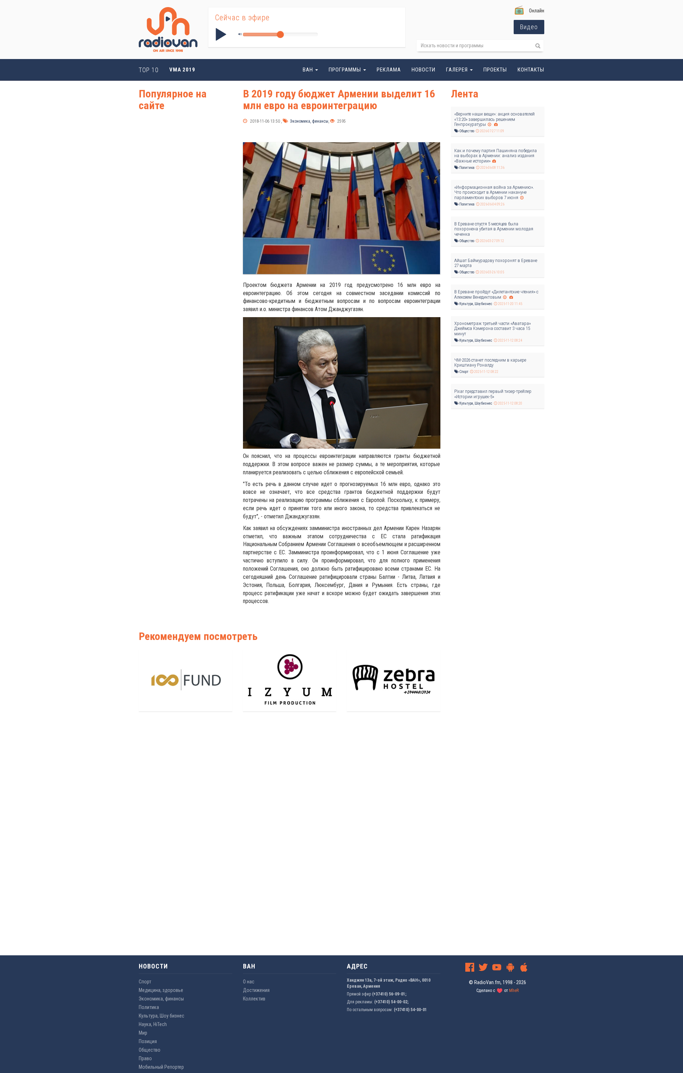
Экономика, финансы (308, 121)
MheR (514, 990)
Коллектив (254, 999)
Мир (143, 1033)
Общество (466, 131)
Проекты (495, 69)
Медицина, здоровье (161, 990)
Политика (466, 168)
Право (145, 1058)
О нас (248, 981)
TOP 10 (149, 70)
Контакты (531, 69)
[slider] (280, 34)
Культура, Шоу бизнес (475, 304)
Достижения (256, 990)
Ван (308, 69)
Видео (529, 27)
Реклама (389, 69)
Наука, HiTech (153, 1024)
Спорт (463, 372)
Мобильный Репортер (161, 1067)
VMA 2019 (182, 69)
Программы (345, 69)
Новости (423, 69)
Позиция (148, 1041)
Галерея (457, 69)
